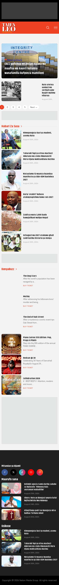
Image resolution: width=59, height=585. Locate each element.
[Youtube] (31, 472)
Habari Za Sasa (10, 126)
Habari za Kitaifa (14, 60)
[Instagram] (40, 472)
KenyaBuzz (8, 269)
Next (33, 107)
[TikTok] (22, 472)
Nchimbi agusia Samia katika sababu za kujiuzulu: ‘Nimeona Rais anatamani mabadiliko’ (40, 487)
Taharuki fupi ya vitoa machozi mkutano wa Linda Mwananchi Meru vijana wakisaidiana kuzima (39, 546)
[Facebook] (5, 472)
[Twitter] (13, 472)
